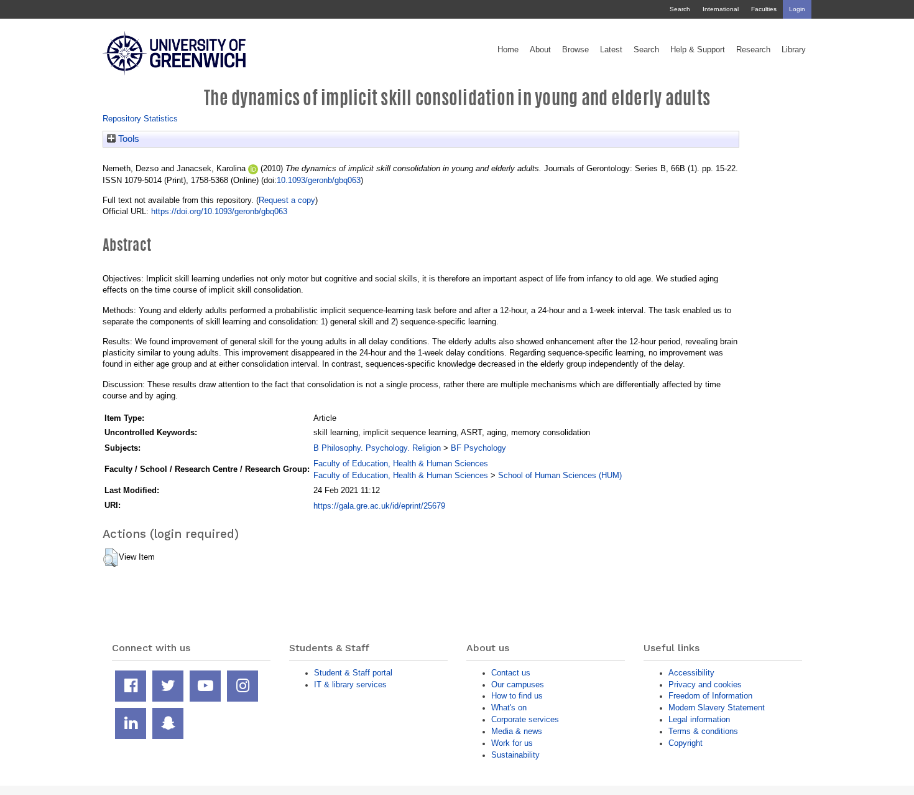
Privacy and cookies (705, 684)
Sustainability (515, 755)
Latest (611, 49)
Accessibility (691, 672)
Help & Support (697, 49)
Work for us (512, 743)
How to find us (517, 695)
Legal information (699, 719)
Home (508, 49)
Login (797, 9)
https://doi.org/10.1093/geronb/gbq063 (219, 211)
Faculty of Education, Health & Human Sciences (400, 463)
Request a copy (287, 200)
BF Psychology (478, 448)
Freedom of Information (710, 695)
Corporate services (525, 719)
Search (680, 9)
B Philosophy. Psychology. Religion (377, 448)
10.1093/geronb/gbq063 (319, 180)
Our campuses (517, 684)
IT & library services (350, 684)
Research (753, 49)
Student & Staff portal (353, 672)
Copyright (685, 743)
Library (794, 49)
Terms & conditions (703, 731)
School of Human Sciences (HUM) (560, 475)
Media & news (516, 731)
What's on (509, 707)
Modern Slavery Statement (716, 707)
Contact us (510, 672)
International (721, 9)
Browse (575, 49)
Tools (127, 139)
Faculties (764, 9)
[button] (110, 557)
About (540, 49)
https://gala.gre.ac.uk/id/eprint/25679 (379, 505)
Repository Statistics (140, 118)
